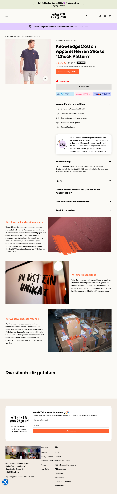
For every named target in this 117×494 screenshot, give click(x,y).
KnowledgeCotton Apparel (66, 40)
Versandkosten (68, 66)
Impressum (59, 473)
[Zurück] (33, 4)
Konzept (44, 452)
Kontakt (58, 456)
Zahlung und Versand (63, 481)
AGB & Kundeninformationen (66, 465)
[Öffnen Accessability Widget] (5, 482)
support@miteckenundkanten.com (19, 476)
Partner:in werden (48, 461)
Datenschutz (60, 477)
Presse (43, 465)
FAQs (57, 452)
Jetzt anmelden (71, 431)
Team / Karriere (47, 456)
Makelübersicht (61, 485)
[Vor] (83, 4)
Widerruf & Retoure (62, 461)
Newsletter (45, 469)
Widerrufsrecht (60, 469)
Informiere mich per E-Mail (67, 72)
